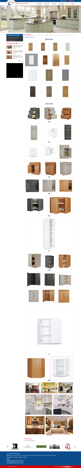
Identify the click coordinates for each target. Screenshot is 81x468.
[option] (14, 446)
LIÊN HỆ (72, 3)
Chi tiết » (14, 48)
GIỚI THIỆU (46, 3)
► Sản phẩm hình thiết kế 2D (29, 440)
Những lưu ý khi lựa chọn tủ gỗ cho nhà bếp (17, 56)
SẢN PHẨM (54, 3)
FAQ (67, 3)
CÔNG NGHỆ (61, 3)
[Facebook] (61, 466)
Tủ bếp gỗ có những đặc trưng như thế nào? (18, 46)
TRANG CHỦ (39, 3)
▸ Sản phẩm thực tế (11, 40)
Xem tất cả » (20, 60)
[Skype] (63, 466)
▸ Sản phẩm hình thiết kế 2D (12, 37)
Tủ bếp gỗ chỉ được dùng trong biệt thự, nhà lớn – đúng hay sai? (18, 52)
